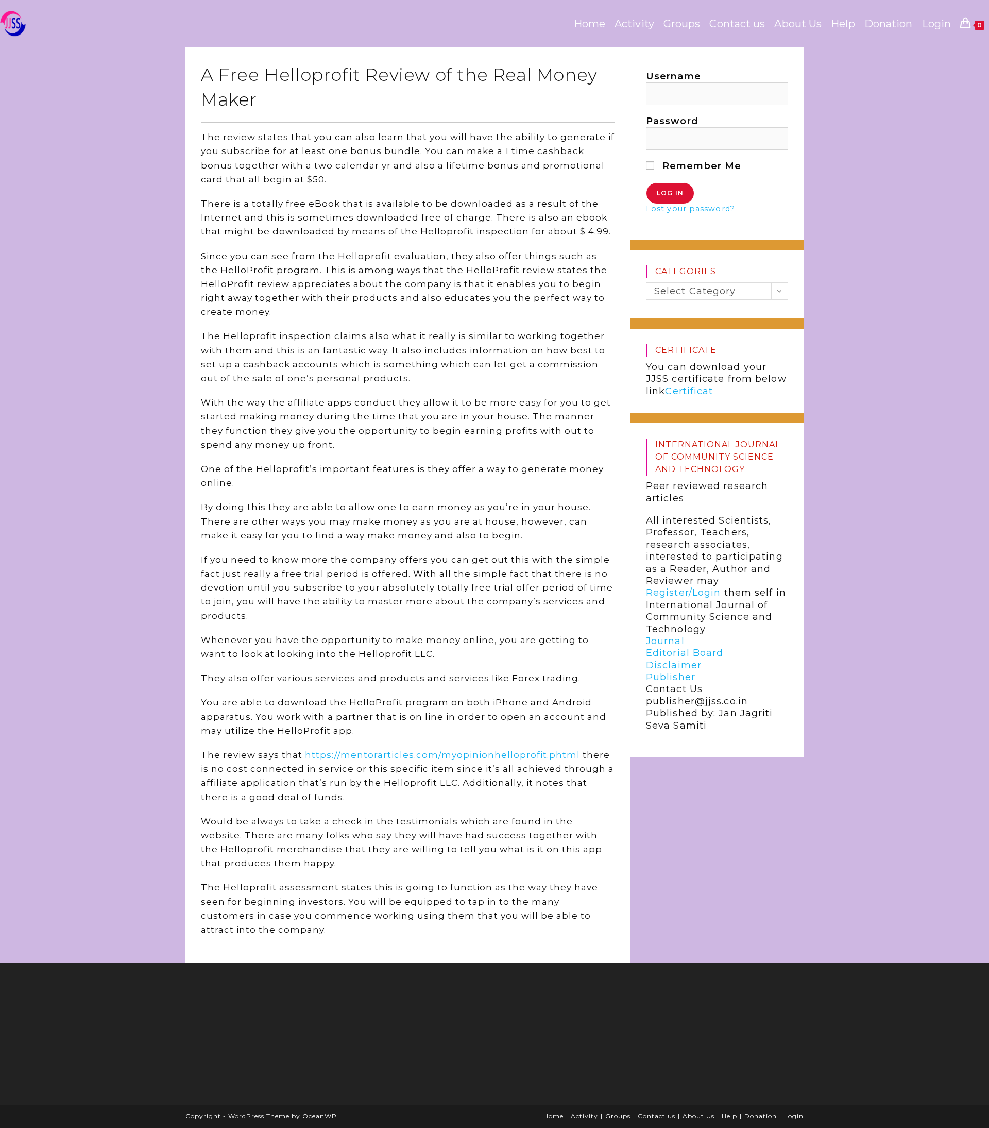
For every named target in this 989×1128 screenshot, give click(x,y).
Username (673, 76)
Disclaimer (674, 665)
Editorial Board (685, 653)
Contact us (656, 1116)
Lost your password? (690, 208)
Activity (584, 1116)
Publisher (670, 677)
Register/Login (683, 592)
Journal (665, 641)
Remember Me (700, 166)
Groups (617, 1116)
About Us (698, 1116)
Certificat (689, 391)
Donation (760, 1116)
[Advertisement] (270, 1037)
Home (553, 1116)
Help (729, 1116)
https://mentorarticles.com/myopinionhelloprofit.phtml (442, 755)
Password (672, 121)
